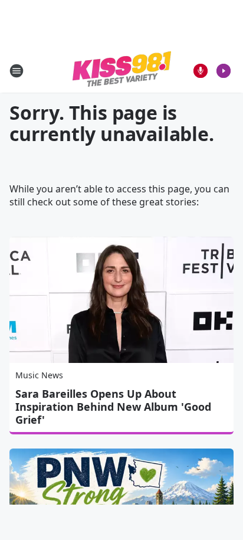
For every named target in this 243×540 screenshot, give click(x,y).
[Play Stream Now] (223, 71)
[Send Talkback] (200, 71)
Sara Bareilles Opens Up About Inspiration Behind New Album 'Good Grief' (113, 406)
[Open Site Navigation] (16, 71)
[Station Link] (122, 70)
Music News (39, 375)
